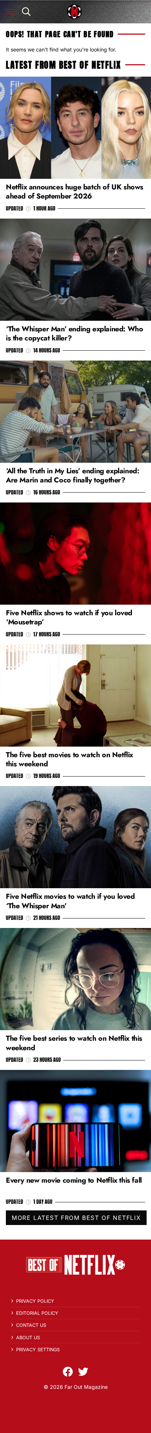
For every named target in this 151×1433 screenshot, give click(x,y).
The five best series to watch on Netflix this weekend (74, 1042)
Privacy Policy (35, 1301)
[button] (10, 11)
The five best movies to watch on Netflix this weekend (69, 759)
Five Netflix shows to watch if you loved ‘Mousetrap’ (69, 617)
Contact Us (31, 1325)
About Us (28, 1337)
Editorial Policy (37, 1313)
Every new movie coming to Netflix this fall (74, 1180)
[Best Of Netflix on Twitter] (83, 1372)
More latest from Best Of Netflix (76, 1217)
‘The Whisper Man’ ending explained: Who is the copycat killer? (74, 333)
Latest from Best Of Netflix (63, 65)
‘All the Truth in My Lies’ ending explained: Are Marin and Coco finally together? (72, 475)
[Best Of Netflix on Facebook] (68, 1372)
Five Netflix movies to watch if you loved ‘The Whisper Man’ (70, 900)
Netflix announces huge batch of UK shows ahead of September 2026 (74, 191)
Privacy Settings (38, 1349)
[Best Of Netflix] (74, 11)
